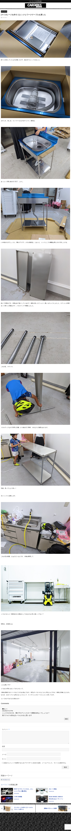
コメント (6, 729)
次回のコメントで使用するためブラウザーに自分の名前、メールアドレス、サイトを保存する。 (35, 763)
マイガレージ (6, 779)
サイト (4, 759)
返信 (66, 718)
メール (4, 754)
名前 (3, 746)
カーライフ (4, 11)
